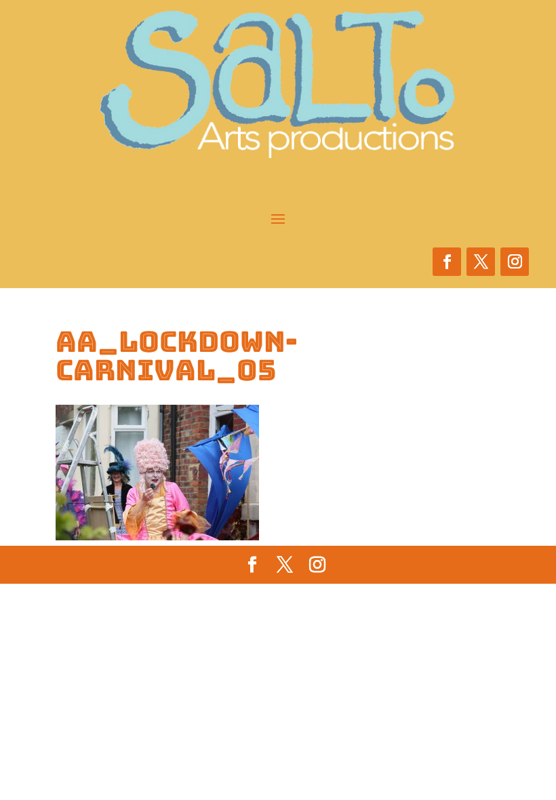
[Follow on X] (480, 261)
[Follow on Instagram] (514, 261)
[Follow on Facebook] (447, 261)
